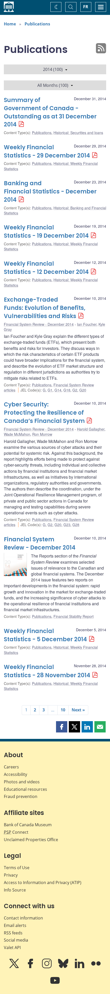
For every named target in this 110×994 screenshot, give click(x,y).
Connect (16, 832)
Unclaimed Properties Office (31, 839)
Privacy (11, 875)
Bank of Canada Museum (28, 825)
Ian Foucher (86, 324)
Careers (11, 767)
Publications (37, 24)
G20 (82, 390)
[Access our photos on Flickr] (96, 967)
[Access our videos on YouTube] (55, 984)
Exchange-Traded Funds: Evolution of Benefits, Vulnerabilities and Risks (44, 308)
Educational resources (25, 789)
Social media (16, 940)
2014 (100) (53, 69)
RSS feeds (13, 933)
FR (85, 7)
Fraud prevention (20, 796)
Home (10, 24)
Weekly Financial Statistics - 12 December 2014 (46, 268)
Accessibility (15, 774)
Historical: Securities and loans (78, 132)
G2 (74, 390)
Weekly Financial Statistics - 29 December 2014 (47, 151)
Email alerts (15, 925)
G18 (66, 390)
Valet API (12, 947)
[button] (61, 726)
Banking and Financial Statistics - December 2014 (50, 191)
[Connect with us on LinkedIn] (80, 967)
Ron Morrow (42, 434)
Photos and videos (22, 782)
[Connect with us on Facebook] (31, 967)
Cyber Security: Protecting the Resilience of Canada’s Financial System (44, 413)
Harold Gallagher (90, 429)
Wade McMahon (17, 434)
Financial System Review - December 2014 (39, 324)
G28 (75, 524)
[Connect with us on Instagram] (47, 967)
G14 (57, 390)
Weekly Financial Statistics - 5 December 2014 (45, 635)
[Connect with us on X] (14, 967)
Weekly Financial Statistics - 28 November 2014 (47, 671)
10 (63, 710)
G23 (66, 524)
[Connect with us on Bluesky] (64, 967)
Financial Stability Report (73, 616)
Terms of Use (16, 867)
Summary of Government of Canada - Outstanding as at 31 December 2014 (50, 112)
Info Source (15, 890)
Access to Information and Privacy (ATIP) (42, 882)
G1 (50, 390)
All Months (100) (52, 85)
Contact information (23, 918)
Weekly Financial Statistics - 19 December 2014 (46, 232)
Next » (78, 710)
